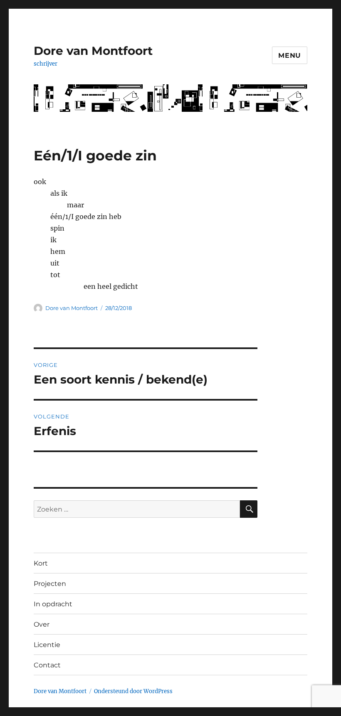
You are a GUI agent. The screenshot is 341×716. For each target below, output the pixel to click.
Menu (289, 55)
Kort (41, 563)
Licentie (47, 645)
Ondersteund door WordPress (133, 691)
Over (41, 624)
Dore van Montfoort (93, 51)
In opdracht (53, 604)
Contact (47, 665)
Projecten (50, 584)
